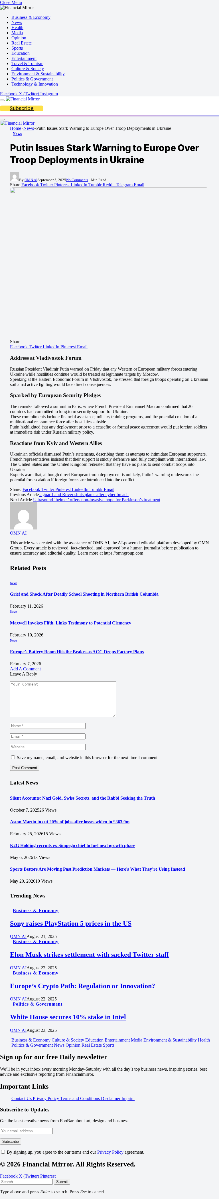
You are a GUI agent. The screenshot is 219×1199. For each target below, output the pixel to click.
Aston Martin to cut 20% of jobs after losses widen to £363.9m (69, 821)
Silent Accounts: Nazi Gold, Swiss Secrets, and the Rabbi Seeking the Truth (82, 798)
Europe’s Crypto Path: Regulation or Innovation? (82, 986)
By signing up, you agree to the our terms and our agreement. (75, 1152)
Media (17, 32)
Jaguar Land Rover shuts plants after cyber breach (84, 494)
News (16, 22)
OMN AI (31, 180)
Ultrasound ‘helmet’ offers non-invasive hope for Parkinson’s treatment (96, 499)
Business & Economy (30, 17)
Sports (17, 48)
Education (20, 53)
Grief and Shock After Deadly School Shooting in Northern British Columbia (84, 594)
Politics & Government (32, 78)
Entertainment (23, 58)
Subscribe (22, 108)
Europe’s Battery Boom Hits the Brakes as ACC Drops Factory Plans (77, 651)
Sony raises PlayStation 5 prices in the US (70, 923)
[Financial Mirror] (23, 98)
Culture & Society (27, 68)
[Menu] (2, 100)
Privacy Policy (110, 1152)
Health (17, 27)
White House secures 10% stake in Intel (68, 1017)
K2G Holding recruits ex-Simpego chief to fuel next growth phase (72, 845)
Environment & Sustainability (38, 73)
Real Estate (21, 43)
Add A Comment (25, 668)
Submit (62, 1182)
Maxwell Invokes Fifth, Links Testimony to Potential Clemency (70, 622)
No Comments (77, 180)
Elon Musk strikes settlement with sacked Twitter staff (89, 954)
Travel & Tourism (27, 63)
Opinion (18, 37)
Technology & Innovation (34, 84)
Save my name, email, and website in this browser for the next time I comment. (88, 757)
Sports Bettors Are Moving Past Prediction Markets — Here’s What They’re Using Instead (97, 869)
